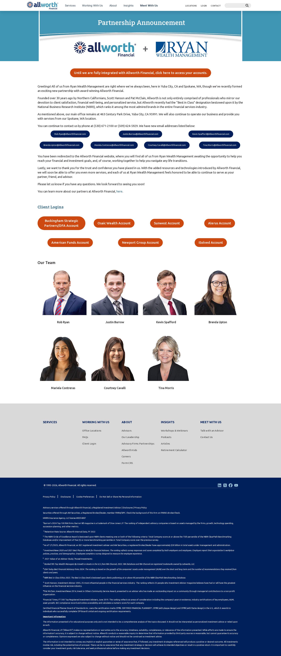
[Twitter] (225, 485)
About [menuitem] (127, 422)
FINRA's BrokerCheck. (170, 513)
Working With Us (92, 5)
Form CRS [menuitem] (127, 463)
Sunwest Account (167, 223)
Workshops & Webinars (41, 15)
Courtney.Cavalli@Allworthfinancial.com (167, 145)
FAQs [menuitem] (85, 437)
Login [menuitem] (204, 6)
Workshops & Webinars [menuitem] (174, 430)
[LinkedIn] (219, 485)
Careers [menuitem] (126, 456)
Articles (76, 15)
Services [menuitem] (50, 422)
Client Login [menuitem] (89, 443)
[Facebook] (231, 485)
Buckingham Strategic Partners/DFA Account (61, 223)
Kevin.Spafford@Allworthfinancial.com (210, 134)
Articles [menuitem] (165, 443)
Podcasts (63, 15)
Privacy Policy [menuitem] (49, 497)
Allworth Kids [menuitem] (129, 450)
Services (70, 5)
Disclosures (128, 508)
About (113, 5)
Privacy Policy (140, 508)
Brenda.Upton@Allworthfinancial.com (61, 145)
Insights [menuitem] (167, 422)
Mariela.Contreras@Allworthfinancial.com (114, 145)
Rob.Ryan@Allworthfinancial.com (70, 134)
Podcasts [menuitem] (166, 437)
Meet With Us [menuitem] (210, 422)
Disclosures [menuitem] (66, 497)
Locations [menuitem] (191, 6)
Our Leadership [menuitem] (130, 437)
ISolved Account (211, 242)
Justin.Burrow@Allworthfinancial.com (140, 134)
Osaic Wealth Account (114, 223)
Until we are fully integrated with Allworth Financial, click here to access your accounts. (140, 73)
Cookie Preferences (85, 497)
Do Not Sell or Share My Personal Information (121, 497)
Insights (128, 5)
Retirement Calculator (96, 15)
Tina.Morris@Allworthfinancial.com (219, 145)
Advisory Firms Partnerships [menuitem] (138, 443)
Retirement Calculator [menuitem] (174, 450)
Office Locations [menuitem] (91, 430)
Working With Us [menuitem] (95, 422)
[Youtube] (236, 485)
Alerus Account (219, 223)
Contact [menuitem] (216, 6)
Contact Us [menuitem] (206, 437)
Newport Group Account (140, 242)
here (119, 191)
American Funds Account (70, 242)
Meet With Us (149, 5)
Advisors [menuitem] (127, 430)
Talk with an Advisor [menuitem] (212, 430)
